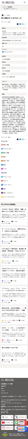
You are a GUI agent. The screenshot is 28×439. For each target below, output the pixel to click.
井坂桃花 (14, 88)
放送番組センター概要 (7, 384)
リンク (3, 391)
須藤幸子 (16, 86)
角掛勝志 (5, 89)
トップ (4, 7)
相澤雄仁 (7, 84)
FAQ (2, 388)
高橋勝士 (15, 84)
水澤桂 (8, 86)
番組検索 (10, 7)
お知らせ (3, 386)
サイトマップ (4, 393)
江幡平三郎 (12, 77)
